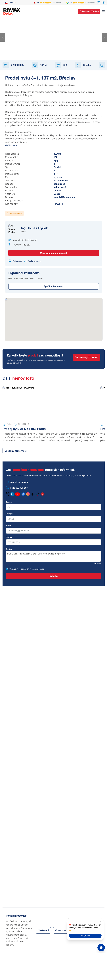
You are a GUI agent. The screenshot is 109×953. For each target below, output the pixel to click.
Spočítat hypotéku (53, 287)
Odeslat (53, 576)
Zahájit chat (85, 936)
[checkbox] (7, 569)
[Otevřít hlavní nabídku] (103, 11)
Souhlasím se (14, 569)
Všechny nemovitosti (16, 451)
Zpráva (9, 549)
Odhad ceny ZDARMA (89, 11)
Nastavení (43, 931)
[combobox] (10, 2)
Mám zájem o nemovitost (53, 253)
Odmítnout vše (63, 931)
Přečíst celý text (12, 145)
